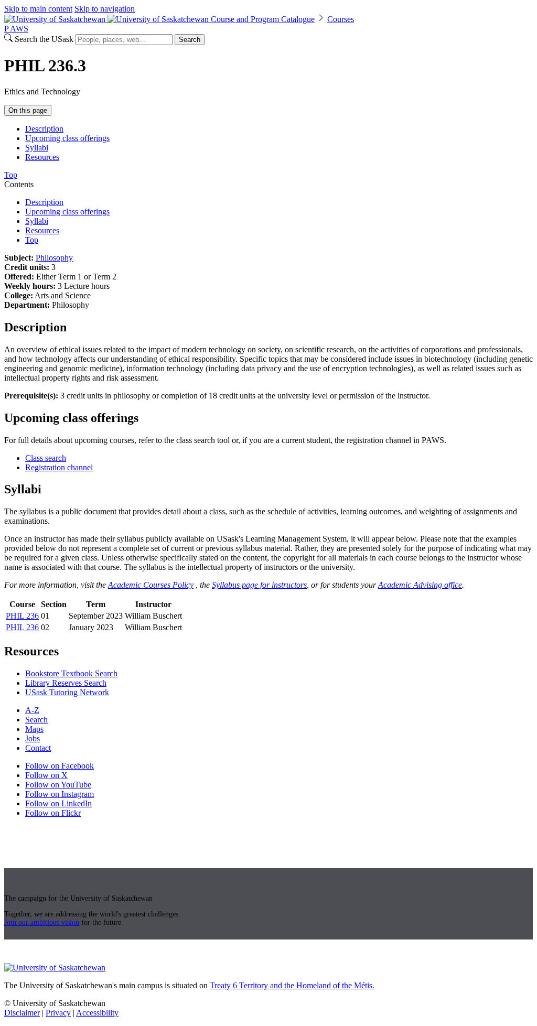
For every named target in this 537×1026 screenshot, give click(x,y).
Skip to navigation (104, 8)
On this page (27, 110)
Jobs (32, 738)
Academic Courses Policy (151, 584)
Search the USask (44, 39)
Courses (340, 19)
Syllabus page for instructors (259, 584)
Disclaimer (22, 1012)
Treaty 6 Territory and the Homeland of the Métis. (292, 985)
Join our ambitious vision (41, 922)
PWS (16, 28)
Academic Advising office (420, 584)
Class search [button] (45, 457)
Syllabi (36, 147)
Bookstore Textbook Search (71, 673)
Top (31, 239)
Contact (38, 747)
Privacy (58, 1012)
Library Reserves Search (65, 682)
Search (189, 40)
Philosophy (54, 257)
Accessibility (97, 1012)
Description (44, 128)
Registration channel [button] (59, 467)
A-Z (32, 710)
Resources (42, 157)
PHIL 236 (22, 615)
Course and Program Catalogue (263, 19)
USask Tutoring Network (67, 692)
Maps (34, 729)
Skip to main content (38, 8)
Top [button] (10, 174)
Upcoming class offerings (67, 138)
